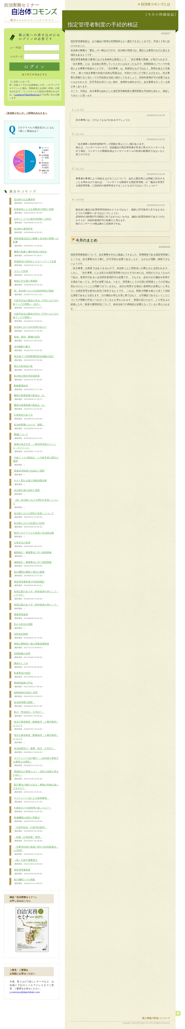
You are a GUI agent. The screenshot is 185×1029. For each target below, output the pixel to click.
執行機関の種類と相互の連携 (28, 574)
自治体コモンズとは (155, 4)
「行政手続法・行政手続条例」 (30, 829)
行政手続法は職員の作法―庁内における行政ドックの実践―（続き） (36, 304)
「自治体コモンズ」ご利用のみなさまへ (26, 113)
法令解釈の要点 (28, 348)
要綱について (28, 436)
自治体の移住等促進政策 (28, 378)
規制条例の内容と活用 (28, 694)
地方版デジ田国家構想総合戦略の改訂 (33, 358)
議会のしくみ (28, 665)
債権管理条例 (28, 616)
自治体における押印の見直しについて (33, 515)
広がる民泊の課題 (23, 626)
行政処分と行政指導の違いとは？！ (32, 809)
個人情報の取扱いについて (156, 1018)
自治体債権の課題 (28, 704)
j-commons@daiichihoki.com (27, 94)
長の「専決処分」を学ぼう (28, 714)
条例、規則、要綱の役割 (28, 338)
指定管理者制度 (28, 871)
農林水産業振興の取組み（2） (29, 397)
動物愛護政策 (28, 387)
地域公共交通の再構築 (28, 283)
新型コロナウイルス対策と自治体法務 (33, 535)
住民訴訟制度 (28, 636)
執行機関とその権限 (28, 881)
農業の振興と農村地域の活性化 (30, 253)
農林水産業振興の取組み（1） (29, 407)
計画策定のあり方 (28, 417)
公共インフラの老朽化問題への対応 (32, 221)
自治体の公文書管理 (28, 201)
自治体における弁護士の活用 (28, 525)
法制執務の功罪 (28, 655)
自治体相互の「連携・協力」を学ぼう (34, 750)
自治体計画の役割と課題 (26, 492)
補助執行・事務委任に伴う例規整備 (32, 554)
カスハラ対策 (28, 273)
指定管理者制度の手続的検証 (28, 583)
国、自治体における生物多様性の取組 (33, 292)
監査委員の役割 (28, 675)
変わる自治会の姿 (28, 368)
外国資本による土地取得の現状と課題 (33, 211)
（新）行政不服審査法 (28, 862)
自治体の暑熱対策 (28, 230)
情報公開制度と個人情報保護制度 (31, 645)
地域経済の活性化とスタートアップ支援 (34, 263)
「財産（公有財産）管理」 (28, 839)
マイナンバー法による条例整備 (31, 800)
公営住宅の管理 (28, 544)
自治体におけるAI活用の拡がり (30, 329)
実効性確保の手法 (28, 684)
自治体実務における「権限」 (28, 426)
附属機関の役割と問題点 (28, 819)
